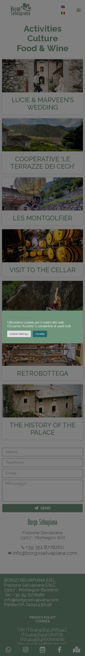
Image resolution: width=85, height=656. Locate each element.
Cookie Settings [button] (19, 333)
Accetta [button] (40, 333)
